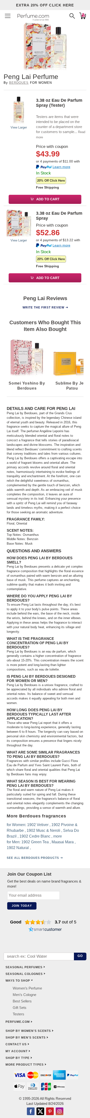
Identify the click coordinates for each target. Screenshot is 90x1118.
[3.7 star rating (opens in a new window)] (38, 922)
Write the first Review (43, 307)
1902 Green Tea (35, 842)
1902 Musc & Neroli (43, 830)
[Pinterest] (50, 1111)
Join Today (22, 905)
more (57, 836)
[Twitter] (40, 1111)
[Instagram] (59, 1111)
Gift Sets (19, 1008)
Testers (18, 1014)
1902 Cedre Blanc (34, 836)
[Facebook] (31, 1111)
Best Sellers (22, 1001)
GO (80, 956)
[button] (8, 16)
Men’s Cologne (24, 995)
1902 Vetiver (37, 825)
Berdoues (19, 82)
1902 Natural (18, 848)
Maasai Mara (63, 842)
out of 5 (65, 922)
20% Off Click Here (51, 180)
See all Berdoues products (33, 858)
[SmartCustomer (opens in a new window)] (45, 930)
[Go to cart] (82, 15)
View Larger (19, 127)
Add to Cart (48, 199)
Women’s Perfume (27, 988)
